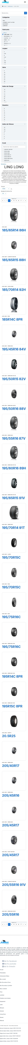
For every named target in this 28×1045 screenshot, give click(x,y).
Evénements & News (4, 976)
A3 (4, 131)
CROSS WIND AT (7, 154)
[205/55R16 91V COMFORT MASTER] (14, 870)
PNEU (4, 20)
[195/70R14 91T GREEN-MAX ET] (14, 513)
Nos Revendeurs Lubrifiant (6, 985)
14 (4, 117)
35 (4, 72)
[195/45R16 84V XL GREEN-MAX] (14, 334)
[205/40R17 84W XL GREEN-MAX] (14, 751)
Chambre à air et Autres (5, 998)
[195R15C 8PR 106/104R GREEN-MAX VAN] (14, 691)
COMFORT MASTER (8, 149)
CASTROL (6, 38)
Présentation (3, 972)
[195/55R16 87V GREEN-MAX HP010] (14, 424)
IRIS (5, 45)
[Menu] (25, 2)
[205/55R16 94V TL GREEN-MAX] (14, 900)
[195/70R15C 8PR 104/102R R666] (14, 572)
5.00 (5, 53)
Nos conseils (3, 979)
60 (4, 81)
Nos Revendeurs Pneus (5, 982)
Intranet (1, 1017)
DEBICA (5, 39)
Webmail (2, 1020)
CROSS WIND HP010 (8, 158)
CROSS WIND (7, 151)
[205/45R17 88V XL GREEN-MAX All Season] (14, 810)
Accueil (1, 969)
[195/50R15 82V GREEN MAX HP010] (14, 364)
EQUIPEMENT (5, 24)
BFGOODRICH (7, 36)
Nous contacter (3, 988)
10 (4, 112)
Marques (2, 1007)
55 (4, 79)
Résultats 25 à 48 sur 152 (6, 191)
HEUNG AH (6, 43)
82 (4, 100)
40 (4, 74)
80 (4, 96)
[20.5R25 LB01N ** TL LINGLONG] (14, 721)
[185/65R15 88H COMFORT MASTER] (14, 245)
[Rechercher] (25, 13)
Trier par (3, 186)
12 (4, 113)
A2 (4, 129)
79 (4, 95)
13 (4, 115)
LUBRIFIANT (5, 25)
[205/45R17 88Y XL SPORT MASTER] (14, 840)
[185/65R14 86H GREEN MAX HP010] (14, 215)
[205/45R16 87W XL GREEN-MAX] (14, 780)
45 (4, 76)
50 (4, 77)
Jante (1, 1004)
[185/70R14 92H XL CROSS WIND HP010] (14, 275)
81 (4, 98)
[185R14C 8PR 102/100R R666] (14, 304)
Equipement (2, 1001)
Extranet (2, 1011)
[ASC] (11, 189)
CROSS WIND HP (7, 156)
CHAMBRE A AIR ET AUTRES (8, 22)
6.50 (5, 57)
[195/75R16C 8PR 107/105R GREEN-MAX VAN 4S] (14, 602)
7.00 (5, 60)
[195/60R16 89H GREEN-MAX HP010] (14, 453)
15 (4, 119)
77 (4, 93)
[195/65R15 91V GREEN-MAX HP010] (14, 483)
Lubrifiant (2, 995)
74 (4, 89)
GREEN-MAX (6, 160)
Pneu (1, 991)
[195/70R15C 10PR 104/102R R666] (14, 543)
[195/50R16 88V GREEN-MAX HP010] (14, 394)
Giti (5, 41)
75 (4, 91)
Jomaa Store (3, 1014)
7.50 (5, 62)
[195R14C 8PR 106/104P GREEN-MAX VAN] (14, 662)
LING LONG (6, 34)
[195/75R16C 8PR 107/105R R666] (14, 632)
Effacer (5, 32)
